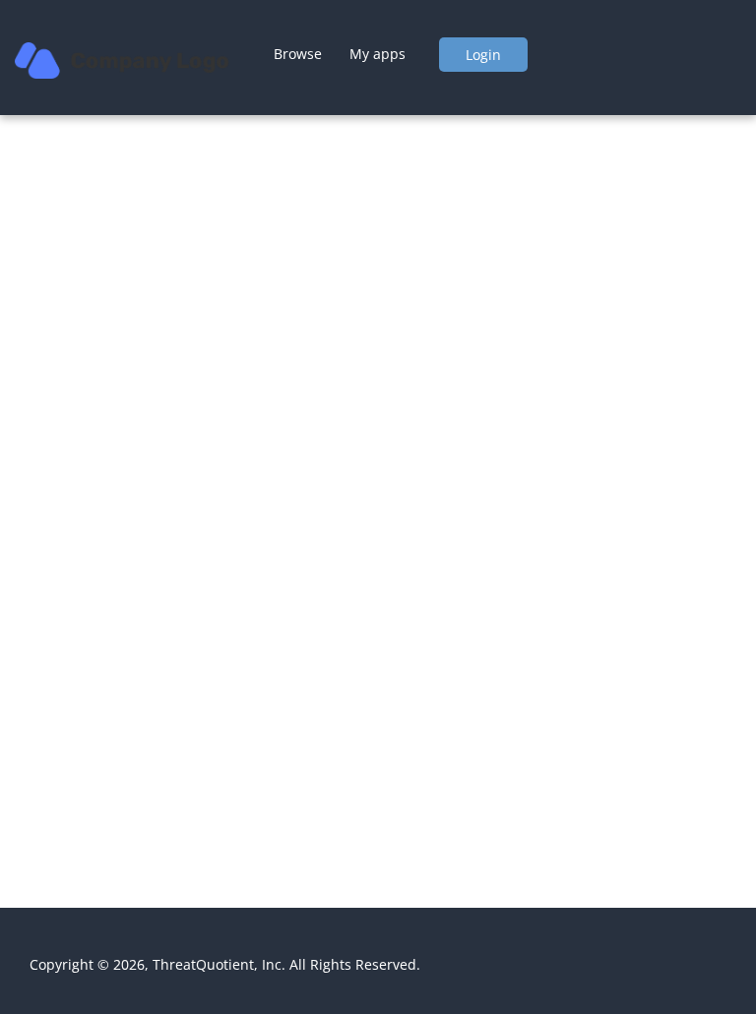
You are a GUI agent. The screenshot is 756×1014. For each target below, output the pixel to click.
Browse (298, 53)
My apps (377, 53)
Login (483, 54)
